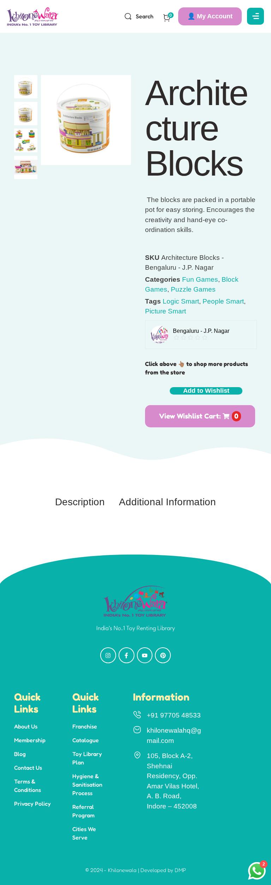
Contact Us (28, 767)
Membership (30, 740)
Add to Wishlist (206, 390)
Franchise (84, 726)
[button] (210, 16)
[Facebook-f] (126, 655)
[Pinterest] (163, 655)
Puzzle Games (193, 289)
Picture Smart (165, 311)
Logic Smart (181, 301)
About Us (25, 726)
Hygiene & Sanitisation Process (87, 784)
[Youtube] (145, 655)
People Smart (223, 301)
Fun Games (200, 279)
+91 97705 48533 (174, 715)
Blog (20, 753)
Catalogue (85, 740)
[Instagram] (108, 655)
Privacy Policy (32, 803)
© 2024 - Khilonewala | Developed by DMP (135, 870)
